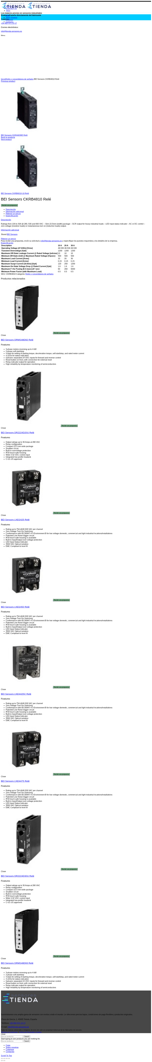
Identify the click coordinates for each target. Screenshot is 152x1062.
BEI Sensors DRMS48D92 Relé (17, 340)
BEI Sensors (12, 234)
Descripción (11, 209)
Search (26, 1036)
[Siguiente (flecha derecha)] (4, 1060)
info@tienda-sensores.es (51, 241)
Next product (6, 139)
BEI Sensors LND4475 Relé (15, 781)
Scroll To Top (6, 1056)
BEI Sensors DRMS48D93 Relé (17, 963)
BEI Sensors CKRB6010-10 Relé (15, 193)
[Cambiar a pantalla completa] (7, 1058)
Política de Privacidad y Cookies (30, 1032)
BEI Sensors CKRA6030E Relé (14, 135)
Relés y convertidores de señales (19, 79)
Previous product (8, 81)
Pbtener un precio (13, 214)
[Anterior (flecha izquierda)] (2, 1060)
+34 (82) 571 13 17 (18, 1023)
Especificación (12, 216)
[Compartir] (4, 1058)
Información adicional (15, 212)
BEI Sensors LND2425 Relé (15, 519)
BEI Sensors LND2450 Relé (15, 607)
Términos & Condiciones (9, 1032)
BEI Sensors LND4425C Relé (16, 694)
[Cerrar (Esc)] (2, 1058)
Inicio (3, 79)
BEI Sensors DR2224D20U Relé (17, 432)
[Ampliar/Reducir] (9, 1058)
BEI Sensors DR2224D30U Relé (17, 876)
